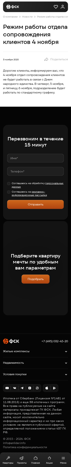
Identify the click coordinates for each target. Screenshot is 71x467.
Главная (35, 462)
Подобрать (36, 279)
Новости (27, 16)
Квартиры (8, 462)
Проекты (22, 462)
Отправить (35, 204)
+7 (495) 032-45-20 (54, 341)
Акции (49, 462)
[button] (56, 59)
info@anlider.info (14, 443)
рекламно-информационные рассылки (29, 193)
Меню (63, 462)
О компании (10, 16)
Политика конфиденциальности (25, 447)
